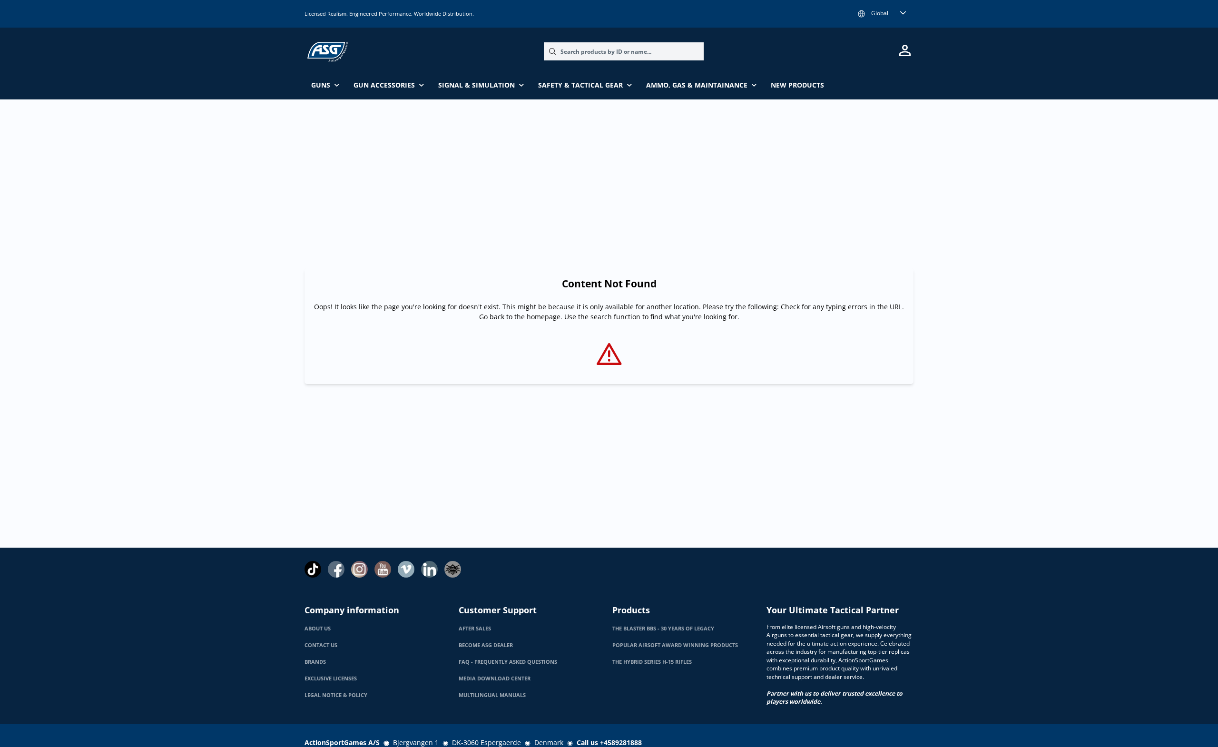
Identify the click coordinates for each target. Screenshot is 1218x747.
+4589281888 (621, 742)
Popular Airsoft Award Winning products (675, 645)
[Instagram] (359, 569)
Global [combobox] (879, 13)
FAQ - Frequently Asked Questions (508, 662)
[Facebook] (336, 569)
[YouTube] (382, 569)
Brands (315, 662)
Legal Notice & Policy (335, 695)
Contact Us (320, 645)
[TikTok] (312, 569)
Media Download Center (494, 678)
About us (317, 628)
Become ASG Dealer (486, 645)
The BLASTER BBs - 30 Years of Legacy (663, 628)
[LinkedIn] (429, 569)
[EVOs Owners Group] (452, 569)
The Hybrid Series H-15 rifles (652, 662)
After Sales (475, 628)
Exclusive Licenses (330, 678)
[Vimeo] (406, 569)
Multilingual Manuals (492, 695)
